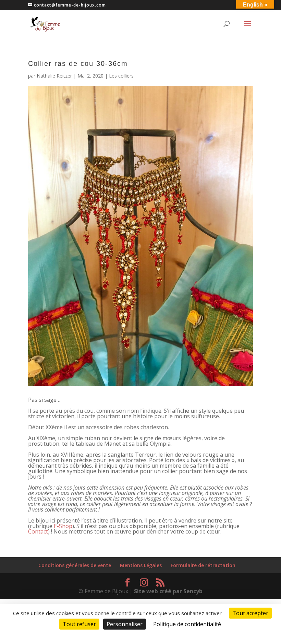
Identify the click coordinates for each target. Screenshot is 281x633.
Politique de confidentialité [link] (187, 624)
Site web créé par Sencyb (168, 591)
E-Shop (63, 526)
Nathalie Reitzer (54, 75)
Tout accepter (250, 613)
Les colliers (121, 75)
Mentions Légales (141, 565)
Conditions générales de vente (74, 565)
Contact (38, 531)
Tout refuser (79, 624)
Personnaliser (125, 624)
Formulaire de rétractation (203, 565)
